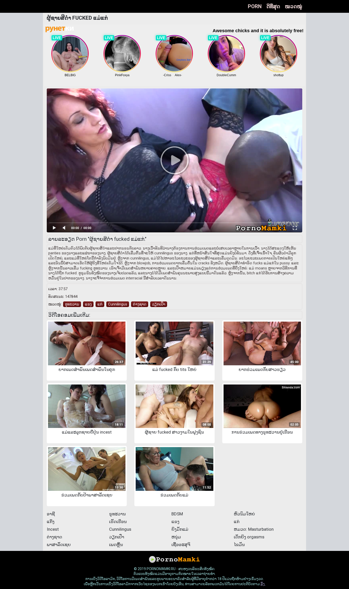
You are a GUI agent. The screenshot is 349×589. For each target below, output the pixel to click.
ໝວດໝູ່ (293, 6)
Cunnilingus (117, 304)
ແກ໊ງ (50, 521)
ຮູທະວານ (72, 304)
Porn (255, 6)
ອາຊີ (51, 513)
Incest (53, 529)
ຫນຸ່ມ (176, 536)
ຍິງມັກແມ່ (179, 529)
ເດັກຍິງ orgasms (249, 536)
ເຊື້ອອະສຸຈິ (180, 544)
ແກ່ (99, 304)
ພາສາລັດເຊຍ (59, 544)
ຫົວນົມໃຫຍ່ (244, 513)
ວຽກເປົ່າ (158, 304)
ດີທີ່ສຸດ (273, 6)
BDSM (177, 513)
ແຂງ (88, 304)
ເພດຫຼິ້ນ (116, 544)
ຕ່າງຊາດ (139, 304)
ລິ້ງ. (263, 584)
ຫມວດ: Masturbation (254, 529)
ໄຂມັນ (239, 544)
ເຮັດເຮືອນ (118, 521)
